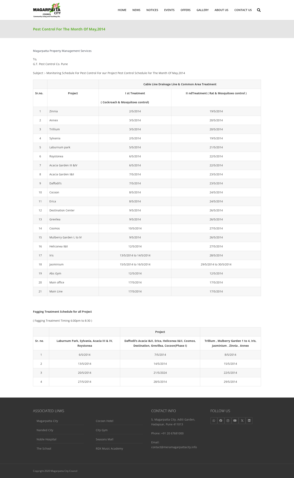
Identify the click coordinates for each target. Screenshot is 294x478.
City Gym (102, 430)
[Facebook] (220, 420)
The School (44, 448)
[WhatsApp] (213, 420)
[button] (230, 10)
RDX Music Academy (109, 448)
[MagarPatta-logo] (47, 10)
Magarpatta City (47, 421)
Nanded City (45, 430)
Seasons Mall (104, 439)
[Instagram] (227, 420)
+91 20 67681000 (172, 433)
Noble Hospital (46, 439)
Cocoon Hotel (104, 421)
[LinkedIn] (249, 420)
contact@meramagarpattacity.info (174, 447)
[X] (242, 420)
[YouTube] (235, 420)
